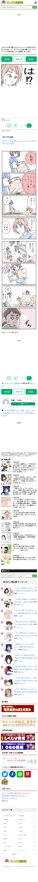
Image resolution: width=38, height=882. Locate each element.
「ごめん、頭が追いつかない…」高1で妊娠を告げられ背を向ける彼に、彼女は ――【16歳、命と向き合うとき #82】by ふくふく (24, 480)
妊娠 (5, 823)
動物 (5, 850)
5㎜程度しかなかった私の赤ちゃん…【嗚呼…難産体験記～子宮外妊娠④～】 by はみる (24, 537)
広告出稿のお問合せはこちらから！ (14, 796)
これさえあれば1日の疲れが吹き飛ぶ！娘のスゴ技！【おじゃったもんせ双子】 (24, 514)
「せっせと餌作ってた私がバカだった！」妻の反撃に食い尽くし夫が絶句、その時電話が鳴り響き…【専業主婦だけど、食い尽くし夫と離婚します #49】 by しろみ (25, 503)
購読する (6, 571)
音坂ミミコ (20, 604)
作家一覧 (19, 59)
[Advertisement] (19, 28)
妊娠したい (22, 819)
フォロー (6, 383)
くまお (7, 120)
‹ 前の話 (7, 59)
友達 (22, 410)
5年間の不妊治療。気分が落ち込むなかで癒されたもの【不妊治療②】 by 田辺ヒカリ (24, 526)
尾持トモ (26, 649)
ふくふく (21, 593)
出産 (5, 827)
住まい (17, 410)
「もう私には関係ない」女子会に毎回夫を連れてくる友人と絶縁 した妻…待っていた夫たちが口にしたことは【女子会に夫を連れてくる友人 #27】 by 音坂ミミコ (25, 468)
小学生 (21, 842)
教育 (5, 842)
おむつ (5, 835)
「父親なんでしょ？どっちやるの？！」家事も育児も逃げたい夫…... (24, 646)
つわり (21, 823)
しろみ (20, 616)
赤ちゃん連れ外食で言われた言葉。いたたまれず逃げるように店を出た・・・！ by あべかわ (24, 548)
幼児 (20, 838)
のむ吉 (20, 638)
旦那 (20, 846)
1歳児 (5, 831)
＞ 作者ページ (23, 404)
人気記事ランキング (9, 815)
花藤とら (21, 694)
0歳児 (20, 827)
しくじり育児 (7, 846)
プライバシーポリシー (10, 798)
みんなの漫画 (9, 410)
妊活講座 (21, 815)
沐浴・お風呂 (23, 835)
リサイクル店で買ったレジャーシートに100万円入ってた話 (19, 412)
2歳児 (20, 831)
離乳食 (5, 838)
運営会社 (5, 801)
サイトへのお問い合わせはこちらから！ (16, 793)
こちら (21, 455)
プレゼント (22, 850)
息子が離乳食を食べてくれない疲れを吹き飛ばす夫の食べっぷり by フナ (24, 558)
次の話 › (31, 59)
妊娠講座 (6, 819)
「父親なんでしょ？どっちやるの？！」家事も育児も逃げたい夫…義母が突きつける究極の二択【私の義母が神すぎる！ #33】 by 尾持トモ (25, 491)
